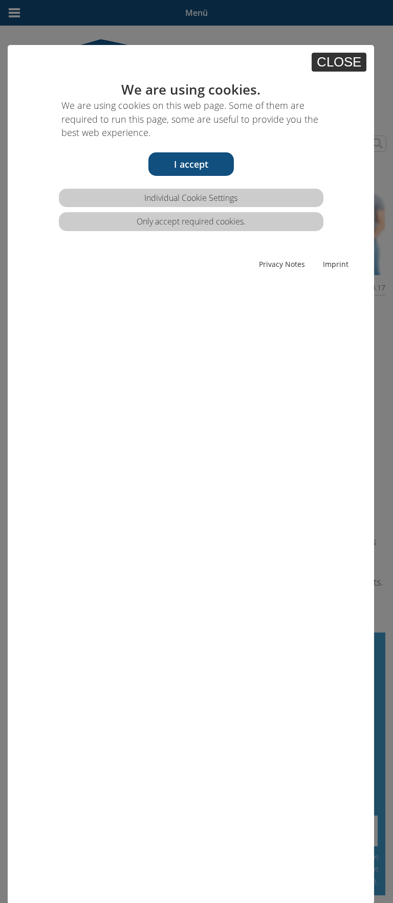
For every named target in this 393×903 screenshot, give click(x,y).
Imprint (335, 264)
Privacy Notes (282, 264)
